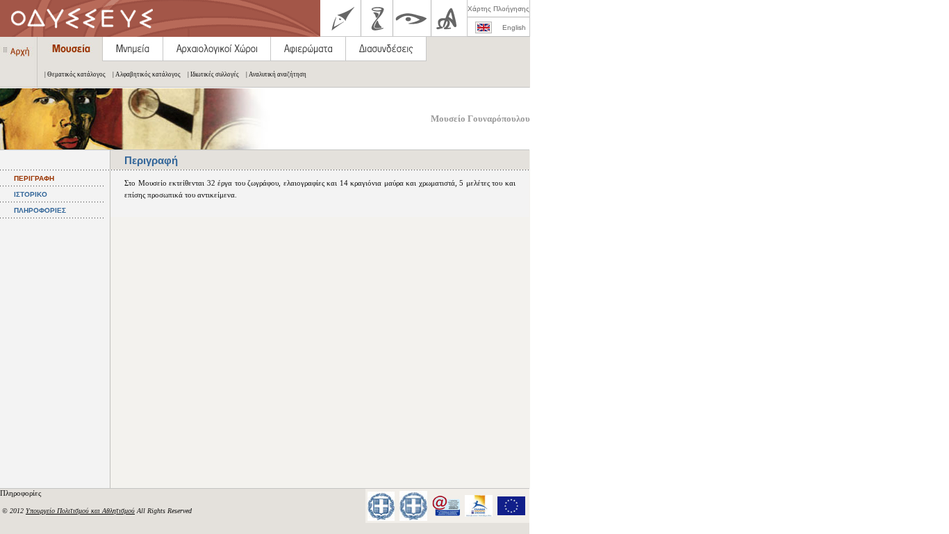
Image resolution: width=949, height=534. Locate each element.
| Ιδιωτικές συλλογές (213, 74)
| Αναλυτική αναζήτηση (276, 74)
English (514, 27)
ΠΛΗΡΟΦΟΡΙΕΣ (40, 210)
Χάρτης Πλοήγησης (498, 9)
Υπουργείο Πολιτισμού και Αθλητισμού (80, 511)
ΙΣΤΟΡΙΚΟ (30, 194)
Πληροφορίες (21, 493)
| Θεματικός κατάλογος (75, 74)
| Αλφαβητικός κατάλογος (147, 74)
